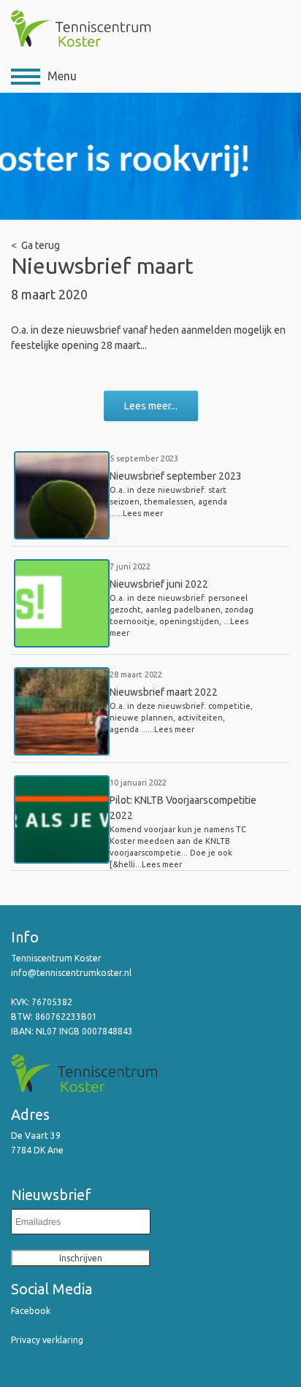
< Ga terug (35, 245)
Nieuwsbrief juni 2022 (159, 584)
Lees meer (143, 513)
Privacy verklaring (47, 1340)
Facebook (30, 1310)
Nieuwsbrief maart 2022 (164, 692)
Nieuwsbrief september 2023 (176, 476)
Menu (62, 75)
